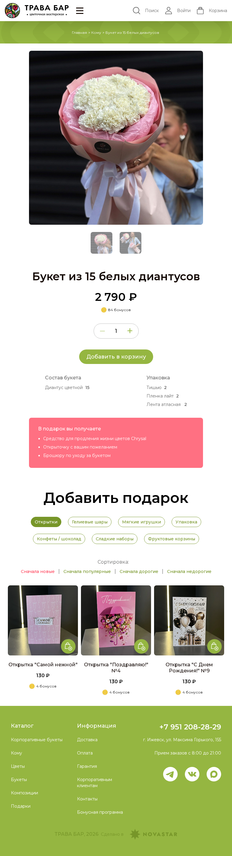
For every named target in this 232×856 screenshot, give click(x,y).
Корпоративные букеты (37, 739)
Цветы (18, 766)
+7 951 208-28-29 (190, 726)
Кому (96, 32)
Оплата (85, 753)
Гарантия (87, 766)
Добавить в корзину (116, 356)
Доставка (87, 739)
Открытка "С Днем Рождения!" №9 (189, 668)
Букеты (19, 779)
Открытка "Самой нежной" (43, 665)
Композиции (24, 793)
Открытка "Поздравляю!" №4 (116, 668)
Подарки (21, 806)
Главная (79, 32)
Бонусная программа (100, 812)
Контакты (87, 799)
